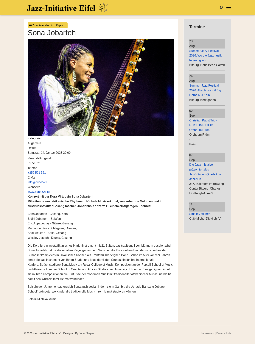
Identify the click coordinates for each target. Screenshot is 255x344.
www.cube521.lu (39, 191)
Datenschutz (223, 333)
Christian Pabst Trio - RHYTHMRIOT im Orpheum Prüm (203, 125)
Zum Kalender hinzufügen (48, 25)
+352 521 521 (37, 172)
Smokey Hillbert (199, 213)
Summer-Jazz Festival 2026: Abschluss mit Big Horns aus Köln (205, 90)
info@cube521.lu (39, 182)
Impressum (207, 333)
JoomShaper (86, 333)
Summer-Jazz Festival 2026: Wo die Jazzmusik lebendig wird (205, 55)
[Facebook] (221, 7)
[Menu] (228, 7)
